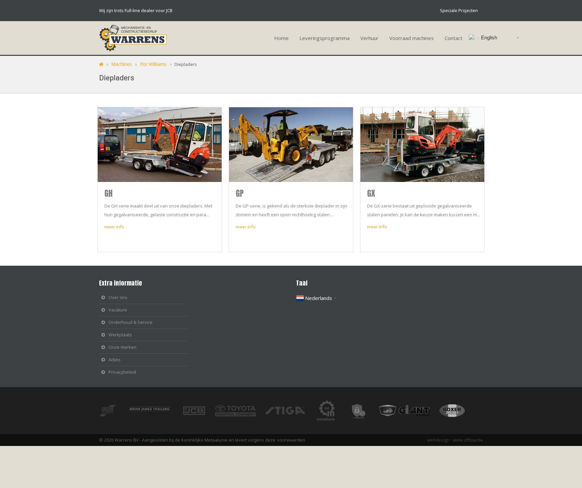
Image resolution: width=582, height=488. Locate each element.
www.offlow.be (468, 440)
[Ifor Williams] (112, 410)
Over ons (117, 297)
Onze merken (122, 347)
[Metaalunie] (331, 410)
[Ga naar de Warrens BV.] (101, 64)
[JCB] (199, 410)
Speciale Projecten (459, 10)
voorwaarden (291, 440)
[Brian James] (154, 410)
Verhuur (369, 38)
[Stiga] (290, 410)
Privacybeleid (122, 372)
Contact (453, 38)
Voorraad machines (411, 38)
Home (281, 38)
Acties (114, 359)
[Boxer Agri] (409, 410)
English (488, 37)
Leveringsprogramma (324, 38)
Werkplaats (120, 335)
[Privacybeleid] (363, 410)
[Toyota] (240, 410)
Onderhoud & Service (130, 322)
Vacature (117, 310)
